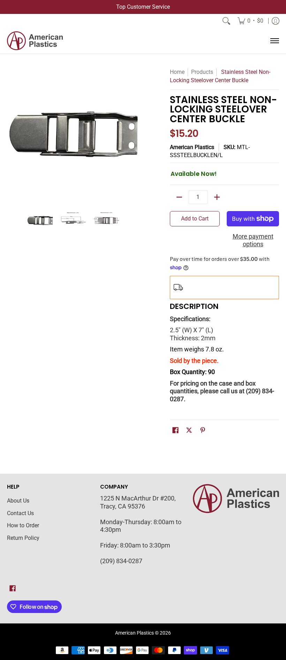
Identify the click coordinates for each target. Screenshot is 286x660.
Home (177, 72)
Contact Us (20, 513)
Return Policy (23, 538)
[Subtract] (179, 197)
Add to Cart (195, 218)
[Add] (217, 197)
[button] (175, 431)
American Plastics (192, 147)
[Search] (226, 21)
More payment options (253, 240)
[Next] (134, 134)
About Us (18, 500)
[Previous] (12, 134)
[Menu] (274, 41)
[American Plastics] (35, 41)
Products (202, 72)
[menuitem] (250, 21)
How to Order (23, 525)
